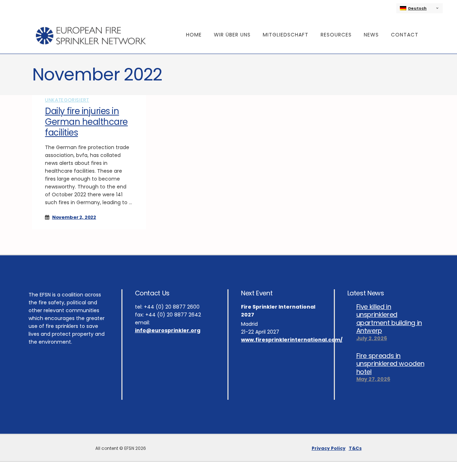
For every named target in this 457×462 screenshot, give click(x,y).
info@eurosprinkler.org (167, 330)
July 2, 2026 (371, 338)
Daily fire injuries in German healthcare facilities (86, 121)
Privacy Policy (329, 448)
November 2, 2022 (74, 217)
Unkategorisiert (67, 100)
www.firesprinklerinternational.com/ (291, 339)
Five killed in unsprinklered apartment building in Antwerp (389, 318)
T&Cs (355, 448)
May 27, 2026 (373, 379)
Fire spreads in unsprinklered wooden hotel (390, 363)
